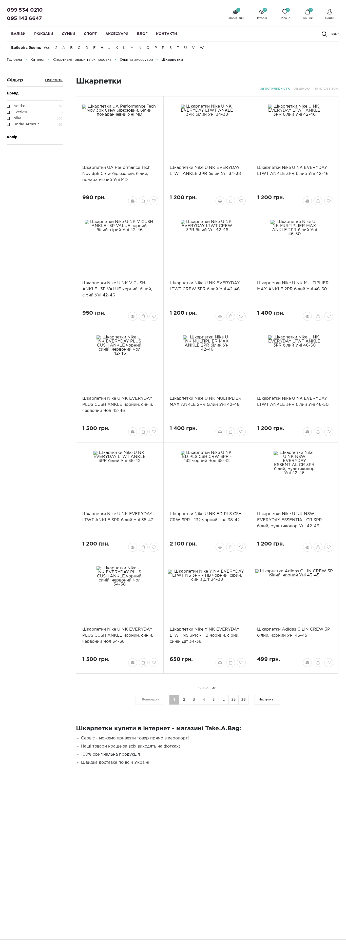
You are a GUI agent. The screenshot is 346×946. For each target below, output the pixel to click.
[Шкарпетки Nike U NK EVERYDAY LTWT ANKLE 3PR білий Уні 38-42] (120, 477)
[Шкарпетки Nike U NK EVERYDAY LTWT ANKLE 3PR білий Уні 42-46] (294, 130)
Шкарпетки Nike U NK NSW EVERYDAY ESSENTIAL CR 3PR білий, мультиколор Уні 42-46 (289, 520)
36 (243, 699)
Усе (47, 47)
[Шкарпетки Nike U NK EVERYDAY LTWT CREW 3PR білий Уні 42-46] (207, 246)
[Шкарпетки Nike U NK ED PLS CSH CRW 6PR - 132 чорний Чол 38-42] (207, 477)
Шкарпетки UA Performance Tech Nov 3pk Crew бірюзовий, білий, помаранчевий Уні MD (116, 174)
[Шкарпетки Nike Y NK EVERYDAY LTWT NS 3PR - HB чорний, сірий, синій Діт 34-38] (207, 592)
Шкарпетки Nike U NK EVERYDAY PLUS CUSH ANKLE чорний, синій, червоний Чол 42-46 (117, 405)
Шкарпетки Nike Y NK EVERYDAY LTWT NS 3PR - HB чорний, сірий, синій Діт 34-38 (204, 635)
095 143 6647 (24, 18)
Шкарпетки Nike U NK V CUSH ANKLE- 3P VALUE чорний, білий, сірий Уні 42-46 (117, 289)
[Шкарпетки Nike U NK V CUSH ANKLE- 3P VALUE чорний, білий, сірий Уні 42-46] (120, 246)
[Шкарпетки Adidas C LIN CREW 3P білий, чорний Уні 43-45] (294, 592)
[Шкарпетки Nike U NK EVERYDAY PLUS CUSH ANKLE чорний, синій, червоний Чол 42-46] (120, 361)
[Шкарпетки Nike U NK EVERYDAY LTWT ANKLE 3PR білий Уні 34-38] (207, 130)
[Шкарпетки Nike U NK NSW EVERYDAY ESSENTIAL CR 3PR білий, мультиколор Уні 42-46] (294, 477)
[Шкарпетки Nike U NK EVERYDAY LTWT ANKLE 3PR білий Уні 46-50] (294, 361)
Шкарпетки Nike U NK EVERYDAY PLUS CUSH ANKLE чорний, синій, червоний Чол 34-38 (117, 635)
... (223, 699)
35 (233, 699)
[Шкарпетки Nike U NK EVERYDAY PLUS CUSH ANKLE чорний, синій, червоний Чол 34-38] (120, 592)
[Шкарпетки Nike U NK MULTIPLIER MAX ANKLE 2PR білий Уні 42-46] (207, 361)
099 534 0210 (25, 10)
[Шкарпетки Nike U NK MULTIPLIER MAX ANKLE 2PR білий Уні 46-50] (294, 246)
